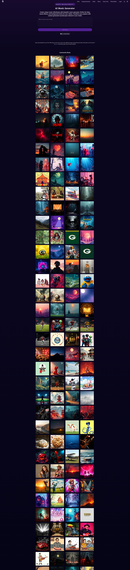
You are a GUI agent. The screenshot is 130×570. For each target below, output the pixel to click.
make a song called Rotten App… (42, 461)
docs (57, 44)
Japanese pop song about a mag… (57, 520)
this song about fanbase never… (41, 97)
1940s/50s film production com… (87, 315)
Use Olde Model (65, 34)
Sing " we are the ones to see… (42, 126)
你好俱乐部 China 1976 (56, 418)
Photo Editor (114, 1)
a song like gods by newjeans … (40, 388)
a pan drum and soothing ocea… (86, 461)
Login (120, 1)
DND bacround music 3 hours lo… (86, 199)
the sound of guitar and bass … (56, 461)
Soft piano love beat (85, 185)
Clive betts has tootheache (87, 535)
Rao (37, 68)
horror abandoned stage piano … (71, 213)
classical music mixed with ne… (72, 505)
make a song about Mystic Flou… (42, 447)
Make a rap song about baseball (71, 388)
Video (94, 1)
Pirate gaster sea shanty (41, 83)
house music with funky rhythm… (41, 505)
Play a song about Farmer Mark (42, 199)
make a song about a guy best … (72, 271)
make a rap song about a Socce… (42, 330)
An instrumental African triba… (56, 199)
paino (82, 506)
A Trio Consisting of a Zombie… (56, 330)
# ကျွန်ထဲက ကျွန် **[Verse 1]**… (72, 300)
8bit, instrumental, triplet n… (86, 82)
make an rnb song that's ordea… (56, 271)
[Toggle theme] (124, 1)
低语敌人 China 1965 (71, 360)
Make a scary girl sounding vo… (57, 111)
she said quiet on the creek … (72, 97)
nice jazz (83, 492)
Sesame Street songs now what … (87, 286)
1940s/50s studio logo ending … (56, 213)
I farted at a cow (69, 433)
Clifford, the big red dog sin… (56, 374)
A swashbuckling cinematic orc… (87, 228)
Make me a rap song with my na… (42, 491)
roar (52, 287)
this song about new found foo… (87, 140)
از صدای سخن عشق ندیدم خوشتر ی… (42, 432)
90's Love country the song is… (57, 476)
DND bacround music (41, 214)
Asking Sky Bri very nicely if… (42, 476)
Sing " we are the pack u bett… (86, 111)
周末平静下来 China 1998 (57, 404)
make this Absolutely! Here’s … (41, 184)
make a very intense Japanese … (40, 301)
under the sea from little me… (71, 169)
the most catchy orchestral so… (72, 418)
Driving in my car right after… (86, 68)
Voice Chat (105, 1)
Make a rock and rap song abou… (72, 535)
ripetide (67, 287)
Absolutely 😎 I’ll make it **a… (57, 169)
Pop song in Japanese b (71, 521)
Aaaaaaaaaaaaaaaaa (55, 83)
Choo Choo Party (70, 199)
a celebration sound (70, 68)
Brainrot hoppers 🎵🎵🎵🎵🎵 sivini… (86, 374)
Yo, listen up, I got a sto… (71, 258)
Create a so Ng (69, 404)
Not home (68, 112)
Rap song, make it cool (86, 156)
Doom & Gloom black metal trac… (71, 228)
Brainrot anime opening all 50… (87, 388)
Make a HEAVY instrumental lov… (40, 155)
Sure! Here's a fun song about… (86, 257)
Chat (78, 1)
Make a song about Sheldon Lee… (55, 549)
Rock (52, 98)
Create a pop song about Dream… (56, 359)
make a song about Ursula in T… (87, 432)
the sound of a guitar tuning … (85, 447)
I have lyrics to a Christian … (72, 140)
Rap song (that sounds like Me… (57, 242)
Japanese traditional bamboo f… (41, 242)
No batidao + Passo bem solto (56, 184)
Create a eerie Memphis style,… (56, 564)
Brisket (37, 550)
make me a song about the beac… (72, 374)
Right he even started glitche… (41, 271)
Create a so (83, 404)
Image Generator (86, 1)
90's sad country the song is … (72, 476)
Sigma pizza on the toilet (86, 272)
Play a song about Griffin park (71, 184)
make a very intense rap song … (56, 315)
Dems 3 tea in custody (41, 287)
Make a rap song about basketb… (56, 388)
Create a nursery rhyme (56, 506)
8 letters (38, 229)
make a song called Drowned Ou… (70, 447)
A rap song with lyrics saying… (41, 418)
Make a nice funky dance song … (71, 461)
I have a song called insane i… (57, 126)
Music (99, 1)
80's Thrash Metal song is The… (42, 520)
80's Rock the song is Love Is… (87, 476)
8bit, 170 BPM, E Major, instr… (71, 82)
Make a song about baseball (40, 403)
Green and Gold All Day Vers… (71, 242)
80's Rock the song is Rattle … (71, 491)
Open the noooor (85, 243)
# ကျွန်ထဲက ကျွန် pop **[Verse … (86, 300)
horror (82, 214)
